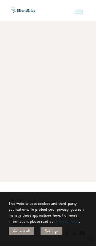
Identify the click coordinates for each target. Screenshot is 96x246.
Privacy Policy (67, 221)
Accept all (21, 231)
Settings (51, 231)
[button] (90, 189)
